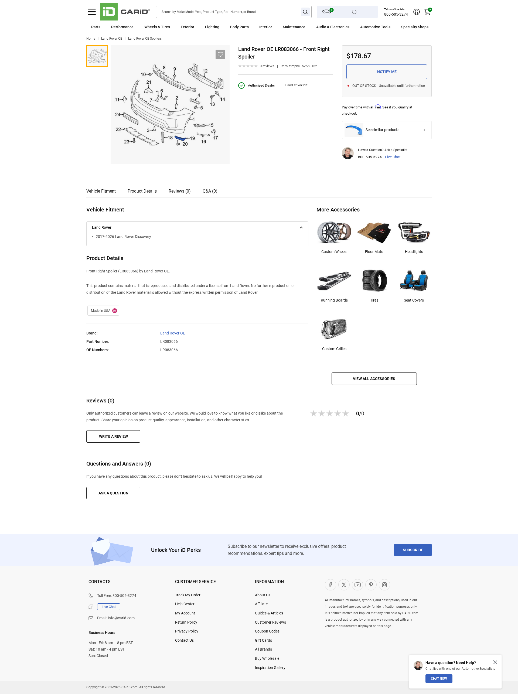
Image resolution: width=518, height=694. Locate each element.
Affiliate (261, 604)
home (90, 38)
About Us (262, 595)
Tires (374, 300)
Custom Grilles (334, 349)
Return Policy (186, 622)
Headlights (414, 251)
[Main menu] (91, 11)
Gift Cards (263, 640)
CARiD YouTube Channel (357, 584)
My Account (185, 613)
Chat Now (439, 679)
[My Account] (416, 11)
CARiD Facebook (330, 584)
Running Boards (334, 300)
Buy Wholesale (267, 658)
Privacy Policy (186, 631)
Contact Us (184, 640)
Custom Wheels (334, 251)
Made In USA (103, 311)
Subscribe (413, 550)
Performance (122, 27)
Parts (95, 27)
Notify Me (387, 72)
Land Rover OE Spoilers (145, 38)
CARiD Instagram (384, 584)
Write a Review (113, 436)
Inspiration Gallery (270, 667)
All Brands (263, 649)
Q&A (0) (210, 191)
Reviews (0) (180, 191)
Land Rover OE (111, 38)
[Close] (495, 662)
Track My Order (187, 595)
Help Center (185, 604)
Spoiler (97, 56)
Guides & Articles (269, 613)
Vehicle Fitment (101, 191)
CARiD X (344, 584)
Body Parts (239, 27)
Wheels (150, 27)
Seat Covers (414, 300)
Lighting (212, 27)
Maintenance (294, 27)
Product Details (142, 191)
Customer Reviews (270, 622)
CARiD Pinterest (371, 584)
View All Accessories (374, 379)
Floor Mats (374, 251)
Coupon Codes (267, 631)
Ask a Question (113, 493)
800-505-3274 (396, 14)
